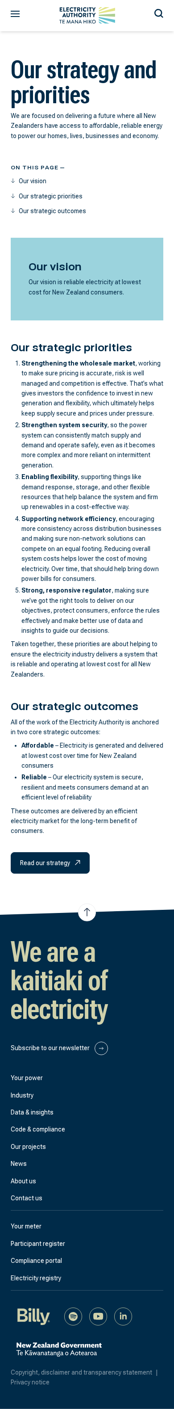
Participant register (38, 1243)
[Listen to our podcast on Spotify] (73, 1316)
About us (23, 1181)
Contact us (26, 1198)
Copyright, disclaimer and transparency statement (84, 1372)
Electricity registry (36, 1278)
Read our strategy (45, 862)
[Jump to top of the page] (87, 912)
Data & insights (32, 1112)
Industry (22, 1095)
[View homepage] (87, 15)
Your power (27, 1077)
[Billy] (34, 1316)
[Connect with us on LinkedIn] (123, 1316)
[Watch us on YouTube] (98, 1316)
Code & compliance (38, 1129)
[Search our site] (158, 12)
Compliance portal (36, 1260)
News (19, 1163)
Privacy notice (30, 1382)
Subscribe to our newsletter (51, 1047)
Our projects (28, 1146)
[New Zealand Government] (59, 1354)
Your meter (26, 1226)
